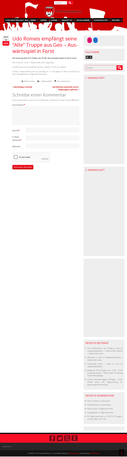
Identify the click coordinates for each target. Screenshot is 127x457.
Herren (43, 20)
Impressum (105, 401)
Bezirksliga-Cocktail (23, 87)
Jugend (54, 20)
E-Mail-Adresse (16, 138)
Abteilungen (106, 405)
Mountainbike (83, 20)
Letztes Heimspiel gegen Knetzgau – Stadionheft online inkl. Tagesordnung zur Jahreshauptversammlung (105, 382)
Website (16, 146)
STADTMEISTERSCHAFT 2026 (16, 20)
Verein (33, 20)
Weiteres (116, 20)
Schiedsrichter (100, 20)
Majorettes (67, 20)
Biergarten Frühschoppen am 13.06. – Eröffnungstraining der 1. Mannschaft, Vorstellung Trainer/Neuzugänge (105, 373)
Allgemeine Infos (106, 408)
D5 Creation (74, 453)
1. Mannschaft (46, 81)
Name (15, 130)
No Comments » (64, 81)
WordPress (94, 453)
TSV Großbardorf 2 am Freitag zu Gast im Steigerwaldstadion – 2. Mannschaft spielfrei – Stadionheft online (105, 351)
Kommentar (18, 104)
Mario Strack (29, 81)
